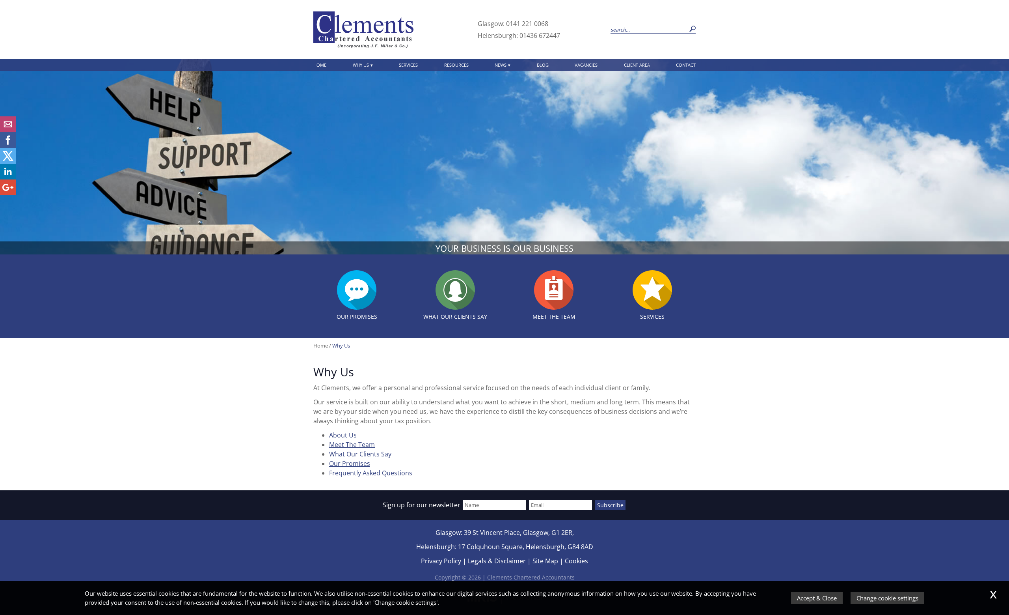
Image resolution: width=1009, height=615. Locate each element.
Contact (686, 65)
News (500, 65)
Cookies (576, 561)
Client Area (637, 65)
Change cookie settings (887, 598)
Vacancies (586, 65)
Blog (543, 65)
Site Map (545, 561)
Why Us (361, 65)
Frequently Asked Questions (370, 473)
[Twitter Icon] (8, 161)
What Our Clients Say (360, 454)
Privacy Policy (441, 561)
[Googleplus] (8, 193)
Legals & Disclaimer (497, 561)
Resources (456, 65)
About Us (343, 435)
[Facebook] (8, 145)
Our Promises (349, 463)
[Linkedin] (8, 177)
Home (319, 65)
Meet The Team (352, 444)
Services (408, 65)
